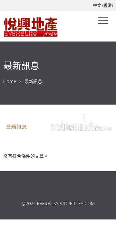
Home (9, 81)
